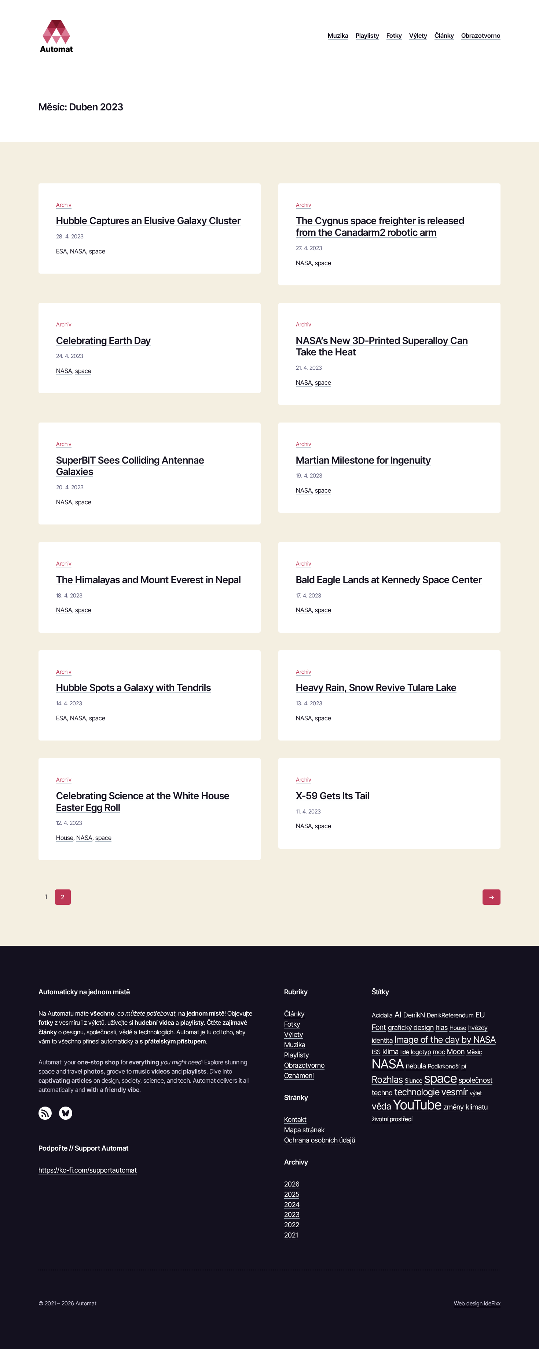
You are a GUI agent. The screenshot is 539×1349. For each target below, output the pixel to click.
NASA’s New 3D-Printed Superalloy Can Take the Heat (382, 346)
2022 (291, 1225)
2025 (291, 1194)
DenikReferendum (450, 1015)
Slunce (413, 1080)
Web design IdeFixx (477, 1303)
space (97, 251)
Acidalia (382, 1015)
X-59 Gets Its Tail (333, 795)
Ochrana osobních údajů (319, 1140)
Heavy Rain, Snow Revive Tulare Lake (376, 687)
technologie (417, 1091)
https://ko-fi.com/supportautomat (87, 1170)
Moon (456, 1051)
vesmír (454, 1091)
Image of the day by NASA (445, 1039)
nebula (416, 1065)
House (64, 837)
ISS (376, 1052)
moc (439, 1052)
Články (294, 1014)
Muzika (294, 1045)
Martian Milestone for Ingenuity (363, 460)
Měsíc (474, 1052)
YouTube (417, 1105)
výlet (476, 1093)
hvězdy (478, 1027)
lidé (404, 1052)
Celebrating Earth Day (103, 340)
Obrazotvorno (304, 1065)
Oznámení (299, 1075)
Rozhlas (387, 1079)
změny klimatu (465, 1107)
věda (381, 1106)
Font (379, 1027)
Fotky (292, 1024)
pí (463, 1066)
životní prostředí (392, 1119)
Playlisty (296, 1055)
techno (382, 1092)
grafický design (411, 1027)
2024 (292, 1204)
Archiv (64, 204)
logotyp (421, 1052)
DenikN (414, 1015)
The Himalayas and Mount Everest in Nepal (148, 579)
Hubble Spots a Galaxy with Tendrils (133, 687)
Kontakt (295, 1119)
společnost (475, 1080)
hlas (442, 1027)
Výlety (293, 1034)
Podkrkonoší (443, 1066)
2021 (291, 1235)
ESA (61, 251)
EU (480, 1014)
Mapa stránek (304, 1130)
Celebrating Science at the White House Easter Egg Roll (143, 801)
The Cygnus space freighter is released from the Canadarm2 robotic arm (380, 226)
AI (398, 1014)
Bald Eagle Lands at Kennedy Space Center (389, 579)
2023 (292, 1214)
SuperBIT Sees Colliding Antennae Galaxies (130, 466)
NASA (78, 251)
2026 (292, 1184)
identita (382, 1040)
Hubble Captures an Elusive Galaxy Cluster (148, 220)
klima (390, 1051)
